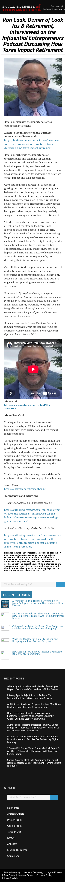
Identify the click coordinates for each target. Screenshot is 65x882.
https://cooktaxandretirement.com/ (25, 489)
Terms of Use (14, 832)
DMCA (10, 838)
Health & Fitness (25, 875)
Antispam (12, 844)
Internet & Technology (34, 872)
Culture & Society (44, 875)
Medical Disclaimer (17, 850)
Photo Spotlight (11, 878)
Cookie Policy (14, 826)
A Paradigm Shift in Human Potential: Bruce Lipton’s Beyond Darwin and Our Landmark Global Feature (38, 603)
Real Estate (9, 875)
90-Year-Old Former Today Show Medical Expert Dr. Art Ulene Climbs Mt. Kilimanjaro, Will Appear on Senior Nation (34, 751)
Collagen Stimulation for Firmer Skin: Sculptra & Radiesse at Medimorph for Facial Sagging (37, 627)
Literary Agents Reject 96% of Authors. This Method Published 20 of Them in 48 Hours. (30, 696)
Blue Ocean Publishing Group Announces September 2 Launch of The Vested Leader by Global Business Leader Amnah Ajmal (30, 716)
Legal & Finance (54, 872)
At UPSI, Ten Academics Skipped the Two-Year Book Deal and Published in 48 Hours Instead (34, 705)
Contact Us (13, 856)
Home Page (13, 808)
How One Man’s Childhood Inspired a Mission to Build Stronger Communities (37, 652)
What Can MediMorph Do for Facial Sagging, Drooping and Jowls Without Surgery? (35, 640)
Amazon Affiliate (15, 814)
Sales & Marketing (11, 872)
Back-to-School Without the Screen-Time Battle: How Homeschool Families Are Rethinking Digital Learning (38, 616)
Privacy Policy (14, 820)
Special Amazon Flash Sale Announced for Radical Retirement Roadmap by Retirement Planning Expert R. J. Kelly (34, 763)
